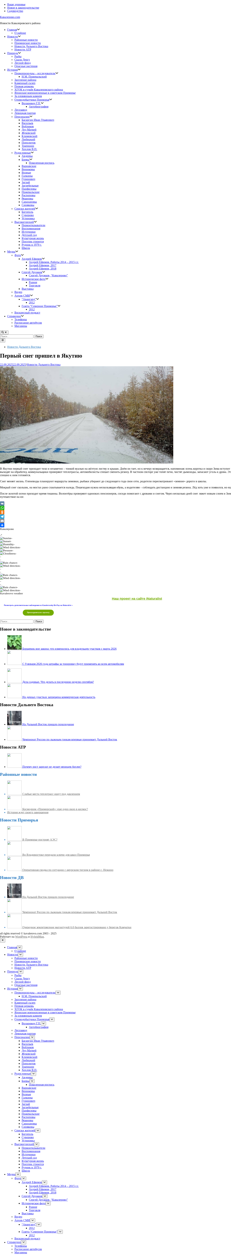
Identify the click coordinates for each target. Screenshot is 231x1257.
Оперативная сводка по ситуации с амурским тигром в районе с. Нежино (67, 869)
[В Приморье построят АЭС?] (14, 839)
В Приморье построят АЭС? (39, 839)
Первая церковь (24, 86)
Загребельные (30, 185)
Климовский (29, 136)
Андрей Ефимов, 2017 (42, 265)
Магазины (20, 325)
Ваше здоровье (16, 4)
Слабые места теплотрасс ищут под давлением (51, 793)
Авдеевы (27, 156)
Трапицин (28, 145)
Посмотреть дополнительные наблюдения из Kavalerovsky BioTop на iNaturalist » (38, 605)
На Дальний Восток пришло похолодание (48, 724)
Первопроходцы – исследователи (34, 73)
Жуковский (29, 132)
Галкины (27, 175)
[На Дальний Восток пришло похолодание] (14, 724)
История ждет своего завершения (27, 812)
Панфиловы (29, 188)
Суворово (28, 215)
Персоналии (22, 116)
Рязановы (27, 198)
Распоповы (28, 195)
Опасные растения (25, 66)
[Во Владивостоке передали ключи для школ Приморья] (14, 854)
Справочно (14, 316)
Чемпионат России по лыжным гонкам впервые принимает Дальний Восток (69, 739)
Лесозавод (20, 109)
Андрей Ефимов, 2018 (42, 268)
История (12, 69)
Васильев (27, 123)
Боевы (25, 159)
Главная (12, 29)
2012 (32, 302)
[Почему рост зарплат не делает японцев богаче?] (14, 766)
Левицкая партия (25, 113)
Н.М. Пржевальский (34, 76)
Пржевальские (31, 192)
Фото (17, 255)
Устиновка (28, 218)
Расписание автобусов (28, 322)
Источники (29, 231)
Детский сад (29, 235)
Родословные (22, 152)
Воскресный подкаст (27, 312)
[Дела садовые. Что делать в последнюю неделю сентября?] (14, 681)
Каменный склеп (24, 83)
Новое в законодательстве (23, 7)
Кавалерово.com (10, 17)
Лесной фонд (22, 62)
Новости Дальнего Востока (31, 46)
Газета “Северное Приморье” (40, 306)
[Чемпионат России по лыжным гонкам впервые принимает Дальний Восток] (14, 739)
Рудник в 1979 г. (32, 244)
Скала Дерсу (22, 59)
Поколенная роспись (41, 162)
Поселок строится (33, 241)
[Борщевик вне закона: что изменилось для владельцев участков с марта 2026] (14, 648)
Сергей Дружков (32, 272)
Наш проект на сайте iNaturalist (137, 598)
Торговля (34, 285)
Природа (12, 53)
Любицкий (28, 139)
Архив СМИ (22, 295)
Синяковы (28, 205)
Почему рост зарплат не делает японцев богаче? (51, 766)
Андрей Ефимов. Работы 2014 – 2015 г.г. (54, 262)
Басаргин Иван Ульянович (38, 119)
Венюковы (28, 169)
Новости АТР (22, 49)
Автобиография (38, 106)
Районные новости (26, 39)
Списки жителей (24, 208)
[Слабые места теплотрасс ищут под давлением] (14, 793)
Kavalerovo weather (11, 593)
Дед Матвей (29, 129)
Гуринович (28, 179)
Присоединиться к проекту (38, 612)
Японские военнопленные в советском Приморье (45, 92)
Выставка (28, 288)
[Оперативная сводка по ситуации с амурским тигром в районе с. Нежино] (14, 869)
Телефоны (20, 319)
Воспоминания (31, 228)
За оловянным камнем (28, 96)
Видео (18, 292)
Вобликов (28, 126)
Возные (26, 172)
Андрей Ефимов (32, 258)
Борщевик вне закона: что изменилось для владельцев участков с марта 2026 (69, 648)
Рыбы (17, 56)
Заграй (26, 182)
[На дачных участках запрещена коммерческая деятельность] (14, 697)
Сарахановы (29, 201)
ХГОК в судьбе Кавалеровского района (38, 89)
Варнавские (29, 166)
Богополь (27, 211)
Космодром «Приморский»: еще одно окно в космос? (55, 809)
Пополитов (29, 142)
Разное (33, 282)
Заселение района (25, 79)
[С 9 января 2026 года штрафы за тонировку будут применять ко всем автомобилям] (14, 663)
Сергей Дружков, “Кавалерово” (48, 275)
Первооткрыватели (33, 225)
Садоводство (15, 10)
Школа (26, 248)
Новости (12, 36)
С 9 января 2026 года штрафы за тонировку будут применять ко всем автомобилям (73, 663)
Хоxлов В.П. (29, 149)
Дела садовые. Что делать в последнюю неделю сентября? (58, 681)
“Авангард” (29, 299)
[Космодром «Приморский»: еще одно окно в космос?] (14, 809)
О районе (20, 32)
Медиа (11, 251)
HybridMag (37, 936)
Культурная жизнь (33, 238)
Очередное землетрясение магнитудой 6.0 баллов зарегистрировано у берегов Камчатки (76, 927)
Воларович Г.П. (31, 103)
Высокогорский (24, 222)
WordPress (21, 936)
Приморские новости (27, 43)
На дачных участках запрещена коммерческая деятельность (58, 697)
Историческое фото (33, 279)
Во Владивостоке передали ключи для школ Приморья (56, 854)
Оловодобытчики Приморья (31, 99)
